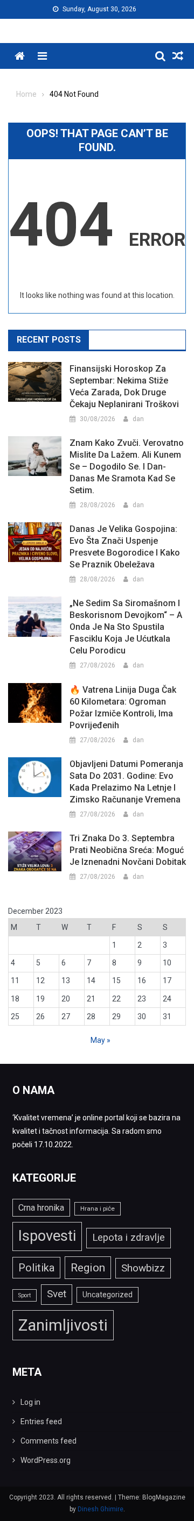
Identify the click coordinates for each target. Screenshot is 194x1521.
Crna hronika (41, 1208)
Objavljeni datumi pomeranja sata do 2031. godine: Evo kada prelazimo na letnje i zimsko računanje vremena (126, 782)
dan (138, 419)
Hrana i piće (97, 1208)
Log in (30, 1402)
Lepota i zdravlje (128, 1237)
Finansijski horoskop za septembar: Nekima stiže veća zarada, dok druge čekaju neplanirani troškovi (124, 386)
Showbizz (143, 1268)
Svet (56, 1294)
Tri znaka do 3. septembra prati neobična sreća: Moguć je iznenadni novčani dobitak (128, 850)
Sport (24, 1295)
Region (88, 1267)
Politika (36, 1267)
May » (100, 1040)
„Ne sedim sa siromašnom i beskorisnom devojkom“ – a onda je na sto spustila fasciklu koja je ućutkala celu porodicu (126, 627)
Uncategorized (107, 1294)
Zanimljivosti (63, 1325)
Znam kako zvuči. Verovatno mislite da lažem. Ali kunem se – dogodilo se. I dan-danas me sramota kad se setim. (127, 466)
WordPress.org (45, 1460)
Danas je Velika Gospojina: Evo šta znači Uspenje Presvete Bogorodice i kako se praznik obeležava (125, 547)
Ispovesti (47, 1236)
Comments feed (48, 1441)
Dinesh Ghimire (100, 1509)
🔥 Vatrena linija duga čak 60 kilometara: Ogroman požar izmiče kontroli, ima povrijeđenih (123, 707)
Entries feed (41, 1421)
